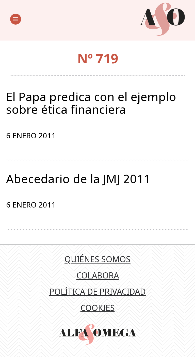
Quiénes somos (97, 259)
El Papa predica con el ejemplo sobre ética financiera (91, 103)
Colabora (97, 275)
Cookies (97, 307)
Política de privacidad (97, 291)
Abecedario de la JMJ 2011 (78, 179)
